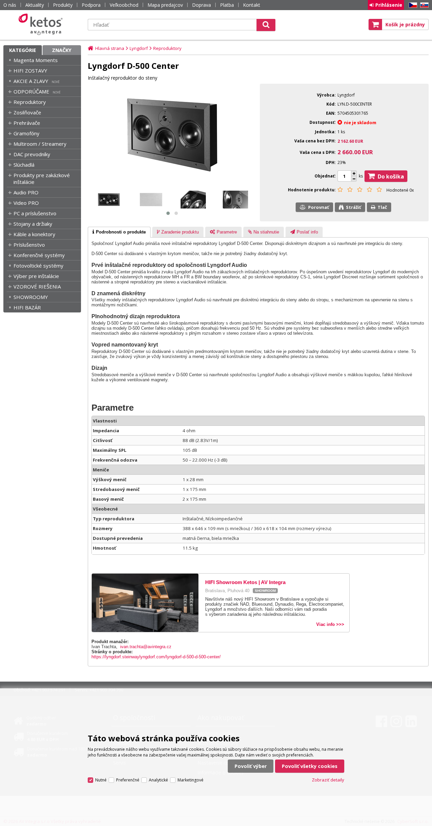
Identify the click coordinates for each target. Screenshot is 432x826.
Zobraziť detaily (328, 780)
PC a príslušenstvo (35, 213)
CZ (411, 5)
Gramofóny (26, 133)
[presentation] (119, 232)
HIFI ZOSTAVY (30, 70)
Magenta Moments (36, 60)
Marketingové (191, 780)
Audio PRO (26, 192)
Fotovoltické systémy (38, 265)
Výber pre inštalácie (36, 276)
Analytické (158, 780)
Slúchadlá (24, 164)
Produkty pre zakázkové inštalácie (42, 178)
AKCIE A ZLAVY (31, 81)
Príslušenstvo (29, 244)
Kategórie (22, 50)
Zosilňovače (27, 112)
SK (423, 5)
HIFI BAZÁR (27, 307)
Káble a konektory (34, 234)
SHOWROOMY (31, 297)
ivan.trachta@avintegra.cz (145, 646)
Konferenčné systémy (39, 255)
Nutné (101, 780)
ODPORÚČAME (31, 91)
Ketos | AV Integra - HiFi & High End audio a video (42, 24)
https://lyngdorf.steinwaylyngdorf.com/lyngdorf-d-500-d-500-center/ (156, 656)
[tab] (119, 232)
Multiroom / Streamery (40, 143)
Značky (62, 50)
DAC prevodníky (32, 154)
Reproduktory (30, 102)
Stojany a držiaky (33, 223)
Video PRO (26, 202)
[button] (168, 213)
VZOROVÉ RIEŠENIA (37, 286)
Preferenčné (127, 780)
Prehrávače (27, 122)
